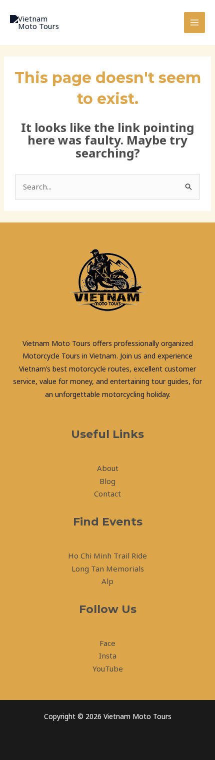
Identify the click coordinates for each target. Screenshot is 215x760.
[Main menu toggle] (195, 23)
